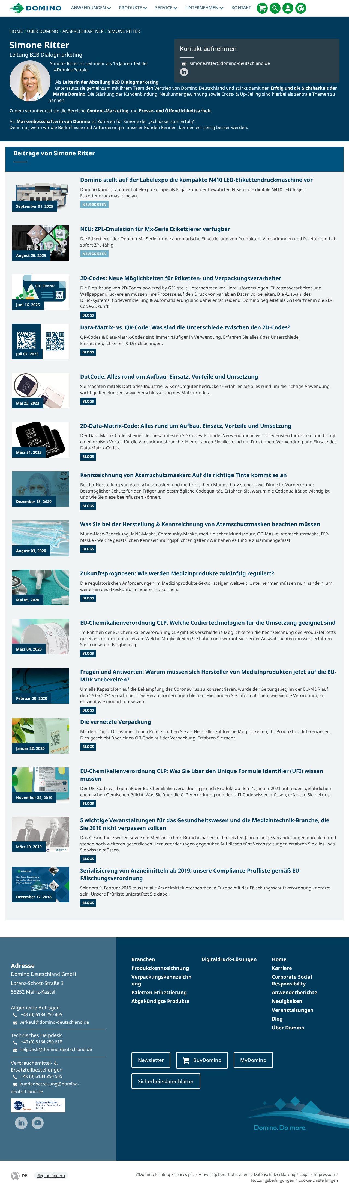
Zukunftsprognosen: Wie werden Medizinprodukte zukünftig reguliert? (177, 573)
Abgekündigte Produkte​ (160, 1001)
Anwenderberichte (294, 992)
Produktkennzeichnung (160, 968)
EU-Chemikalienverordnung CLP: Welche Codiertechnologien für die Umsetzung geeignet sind (208, 622)
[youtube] (37, 1123)
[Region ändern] (300, 8)
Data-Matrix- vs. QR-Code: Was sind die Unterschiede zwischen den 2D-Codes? (185, 327)
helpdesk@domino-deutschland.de (56, 1049)
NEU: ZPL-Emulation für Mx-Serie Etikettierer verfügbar (155, 229)
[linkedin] (21, 1123)
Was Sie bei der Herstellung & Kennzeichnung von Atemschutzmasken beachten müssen (200, 524)
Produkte (131, 8)
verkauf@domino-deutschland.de (54, 1022)
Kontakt (241, 8)
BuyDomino (207, 1060)
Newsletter (151, 1060)
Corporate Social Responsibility (292, 980)
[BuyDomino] (262, 8)
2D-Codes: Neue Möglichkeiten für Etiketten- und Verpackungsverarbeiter (180, 278)
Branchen (143, 959)
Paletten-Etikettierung (159, 992)
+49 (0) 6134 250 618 (41, 1042)
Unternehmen (202, 8)
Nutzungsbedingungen (272, 1180)
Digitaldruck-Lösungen (229, 959)
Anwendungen (89, 8)
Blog (277, 1019)
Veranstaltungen (293, 1010)
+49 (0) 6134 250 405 (41, 1014)
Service (164, 8)
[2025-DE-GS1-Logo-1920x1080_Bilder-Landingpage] (38, 1103)
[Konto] (287, 8)
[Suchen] (275, 8)
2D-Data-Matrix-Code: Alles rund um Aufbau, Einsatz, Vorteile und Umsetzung (185, 425)
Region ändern (51, 1175)
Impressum (324, 1174)
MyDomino (253, 1060)
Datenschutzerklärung (274, 1174)
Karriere (282, 968)
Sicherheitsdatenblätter (166, 1081)
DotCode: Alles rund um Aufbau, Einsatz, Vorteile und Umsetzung (169, 376)
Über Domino (288, 1027)
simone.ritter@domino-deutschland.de (230, 63)
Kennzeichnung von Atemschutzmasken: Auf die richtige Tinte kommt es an (183, 475)
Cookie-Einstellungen (318, 1180)
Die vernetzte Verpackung (115, 721)
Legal (304, 1174)
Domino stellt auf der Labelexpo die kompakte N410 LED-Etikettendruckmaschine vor (196, 179)
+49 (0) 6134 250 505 (41, 1076)
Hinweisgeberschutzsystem (224, 1174)
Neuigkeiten (287, 1001)
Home (279, 959)
